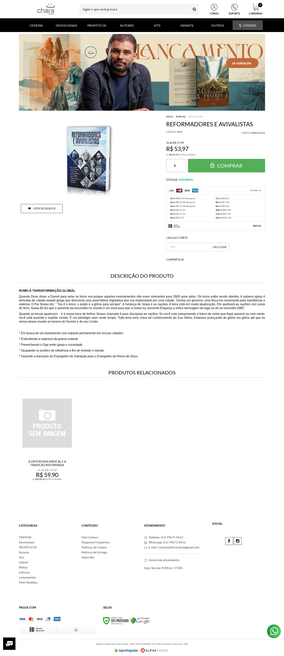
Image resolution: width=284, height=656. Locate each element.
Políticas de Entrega (94, 552)
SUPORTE (234, 13)
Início (169, 116)
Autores (180, 116)
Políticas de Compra (94, 547)
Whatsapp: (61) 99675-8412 (167, 542)
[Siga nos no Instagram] (237, 541)
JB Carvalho (195, 116)
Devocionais (27, 542)
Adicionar (55, 496)
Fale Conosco (90, 537)
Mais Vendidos (28, 582)
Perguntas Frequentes (96, 542)
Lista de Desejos (44, 208)
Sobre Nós (88, 557)
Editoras (24, 572)
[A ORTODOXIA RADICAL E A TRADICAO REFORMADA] (47, 445)
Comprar (229, 166)
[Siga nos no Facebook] (229, 541)
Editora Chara (258, 132)
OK (219, 247)
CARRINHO (255, 9)
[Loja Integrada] (126, 650)
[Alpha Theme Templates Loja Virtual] (154, 650)
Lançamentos (27, 577)
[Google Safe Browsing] (140, 620)
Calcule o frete (177, 237)
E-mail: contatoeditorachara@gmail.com (173, 547)
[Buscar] (194, 9)
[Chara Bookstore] (46, 9)
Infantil (23, 562)
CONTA (214, 13)
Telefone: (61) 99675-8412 (165, 537)
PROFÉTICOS (28, 547)
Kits (21, 557)
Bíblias (23, 567)
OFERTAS (25, 537)
